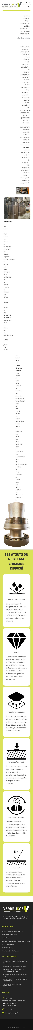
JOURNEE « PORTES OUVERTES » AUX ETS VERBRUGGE (15, 980)
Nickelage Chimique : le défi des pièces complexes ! (14, 975)
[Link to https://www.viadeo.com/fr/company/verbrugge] (29, 2)
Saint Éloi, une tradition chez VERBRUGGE (12, 985)
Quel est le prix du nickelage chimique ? (15, 966)
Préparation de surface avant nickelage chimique (15, 962)
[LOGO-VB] (12, 3)
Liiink (23, 1028)
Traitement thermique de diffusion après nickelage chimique (13, 970)
